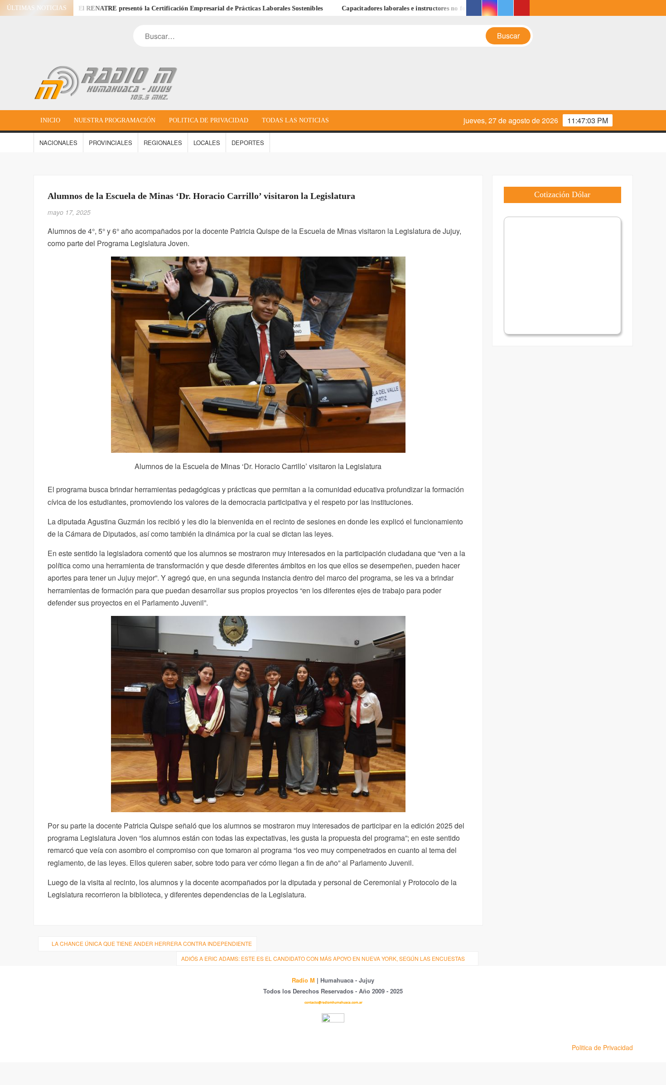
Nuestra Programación (114, 120)
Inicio (50, 120)
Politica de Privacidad (208, 120)
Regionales (163, 142)
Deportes (248, 142)
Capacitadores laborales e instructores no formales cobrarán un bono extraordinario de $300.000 (450, 8)
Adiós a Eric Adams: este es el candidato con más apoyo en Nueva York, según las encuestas (323, 958)
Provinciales (110, 142)
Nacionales (58, 142)
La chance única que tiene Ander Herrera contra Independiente (152, 943)
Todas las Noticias (295, 120)
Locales (206, 142)
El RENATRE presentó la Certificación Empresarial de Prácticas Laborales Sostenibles (173, 8)
